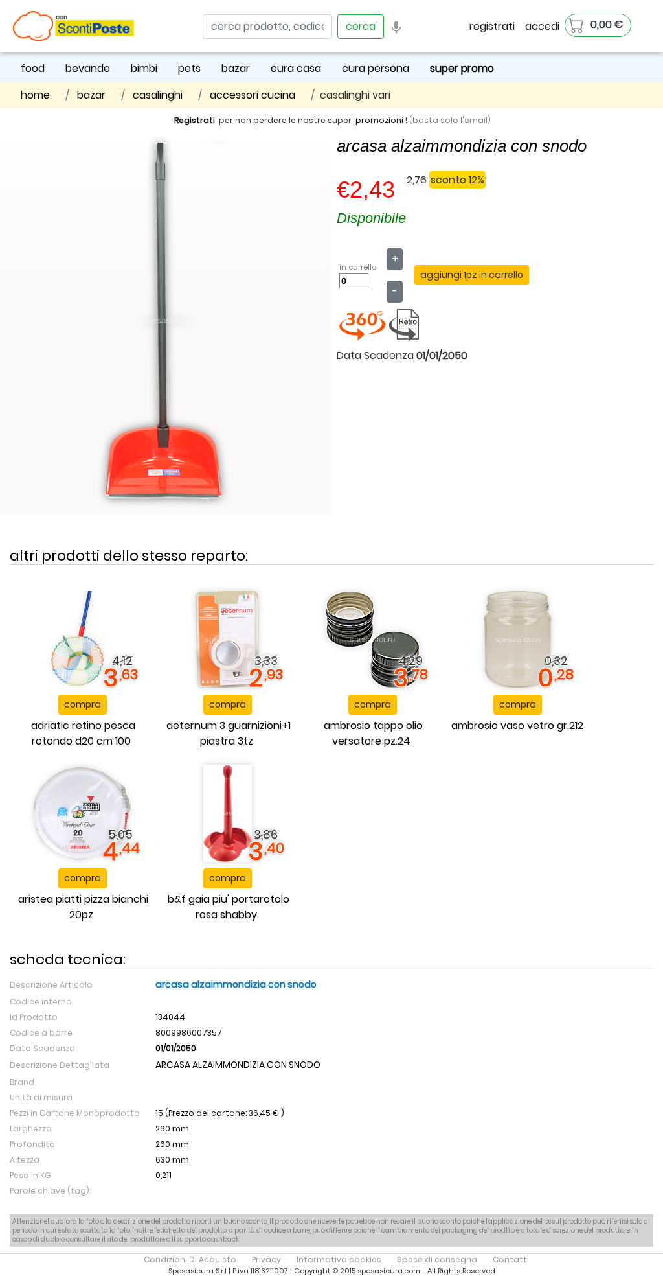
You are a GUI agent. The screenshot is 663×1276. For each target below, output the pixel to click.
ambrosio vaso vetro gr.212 (517, 725)
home (35, 94)
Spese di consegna (437, 1259)
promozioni (379, 120)
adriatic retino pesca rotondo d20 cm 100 (83, 733)
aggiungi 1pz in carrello (471, 274)
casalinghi (158, 94)
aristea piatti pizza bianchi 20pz (83, 907)
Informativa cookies (339, 1259)
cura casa (296, 68)
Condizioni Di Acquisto (190, 1259)
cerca (361, 26)
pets (189, 68)
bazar (235, 68)
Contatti (511, 1259)
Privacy (266, 1259)
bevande (87, 68)
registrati (492, 26)
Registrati (194, 120)
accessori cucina (252, 94)
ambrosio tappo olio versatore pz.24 (373, 733)
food (33, 68)
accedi (542, 26)
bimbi (144, 68)
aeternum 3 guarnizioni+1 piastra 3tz (228, 733)
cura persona (375, 68)
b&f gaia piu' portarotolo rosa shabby (228, 907)
